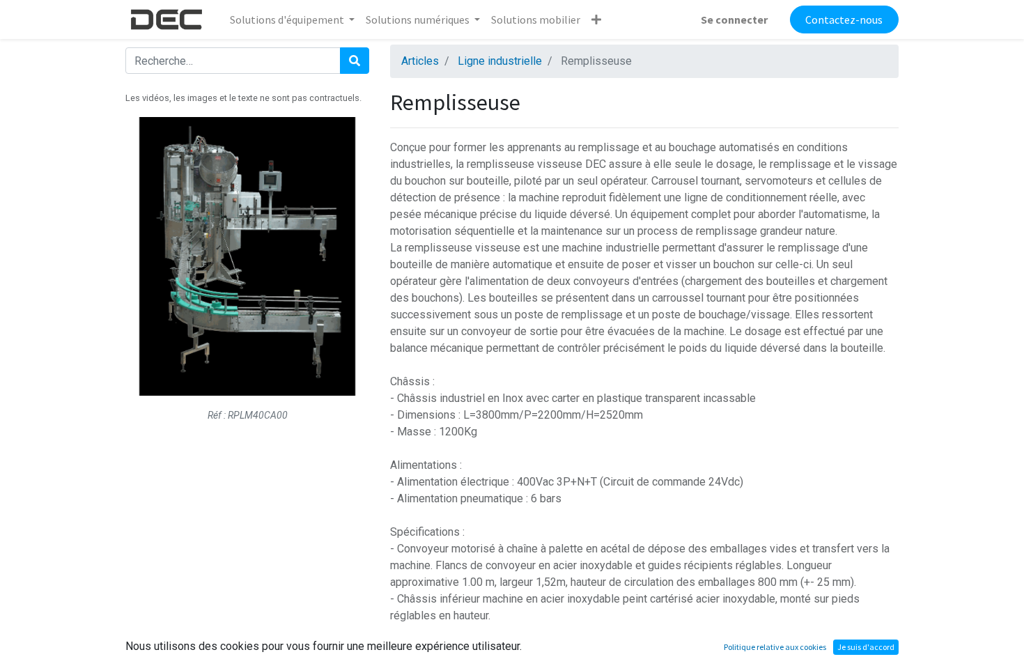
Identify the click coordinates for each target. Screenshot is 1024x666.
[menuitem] (536, 19)
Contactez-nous (844, 19)
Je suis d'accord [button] (865, 647)
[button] (596, 19)
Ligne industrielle (500, 61)
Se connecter (734, 19)
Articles (420, 61)
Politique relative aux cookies (775, 647)
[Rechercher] (354, 60)
